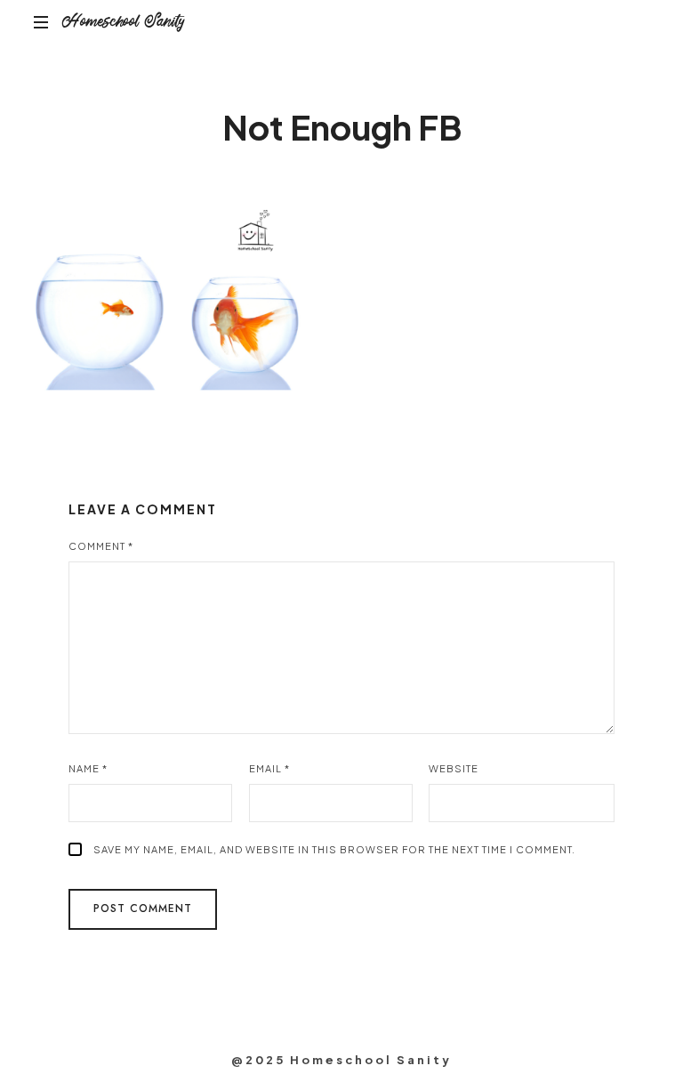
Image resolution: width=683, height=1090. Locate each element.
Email (269, 768)
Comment (100, 546)
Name (88, 768)
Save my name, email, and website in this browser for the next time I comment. (334, 849)
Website (453, 768)
